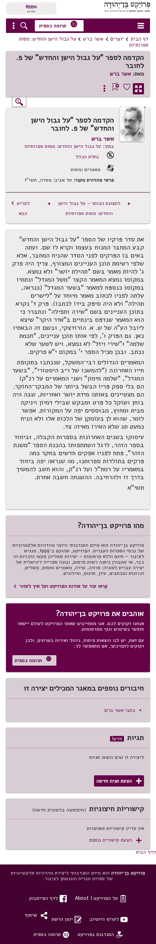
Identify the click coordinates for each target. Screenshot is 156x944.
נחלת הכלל (87, 156)
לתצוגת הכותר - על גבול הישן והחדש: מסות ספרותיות (89, 208)
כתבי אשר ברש (119, 710)
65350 (31, 6)
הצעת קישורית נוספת (115, 840)
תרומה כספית (58, 24)
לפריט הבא (20, 208)
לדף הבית (146, 851)
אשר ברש (93, 39)
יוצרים (117, 39)
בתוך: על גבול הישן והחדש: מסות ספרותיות (69, 146)
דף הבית (139, 39)
